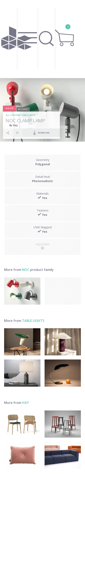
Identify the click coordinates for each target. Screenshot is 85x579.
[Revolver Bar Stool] (63, 424)
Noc (25, 269)
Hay (25, 402)
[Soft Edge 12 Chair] (22, 424)
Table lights (28, 115)
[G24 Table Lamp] (22, 341)
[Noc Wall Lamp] (22, 291)
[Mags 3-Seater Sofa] (63, 455)
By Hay (13, 125)
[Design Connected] (16, 39)
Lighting (15, 115)
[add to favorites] (17, 132)
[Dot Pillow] (22, 455)
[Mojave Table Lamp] (63, 341)
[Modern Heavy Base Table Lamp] (22, 373)
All (7, 115)
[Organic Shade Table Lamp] (63, 373)
